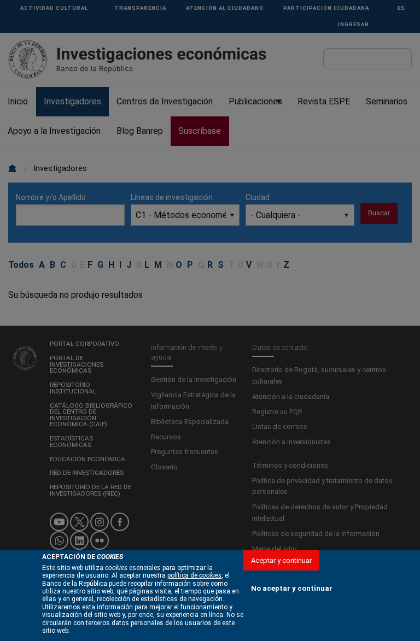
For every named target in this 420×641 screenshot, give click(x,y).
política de (194, 575)
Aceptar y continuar (281, 560)
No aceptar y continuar (291, 588)
